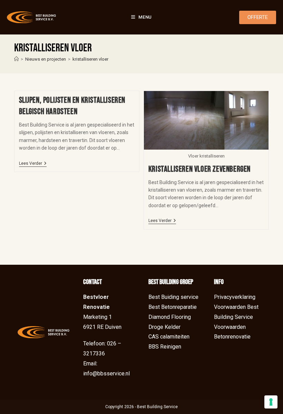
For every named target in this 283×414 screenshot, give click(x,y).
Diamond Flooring (169, 317)
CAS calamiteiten (168, 336)
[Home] (16, 59)
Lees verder (33, 163)
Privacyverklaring (234, 297)
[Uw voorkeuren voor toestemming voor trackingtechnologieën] (270, 401)
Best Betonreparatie (172, 307)
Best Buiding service (173, 297)
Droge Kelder (164, 327)
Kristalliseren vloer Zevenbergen (199, 169)
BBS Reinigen (164, 346)
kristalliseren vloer (90, 59)
